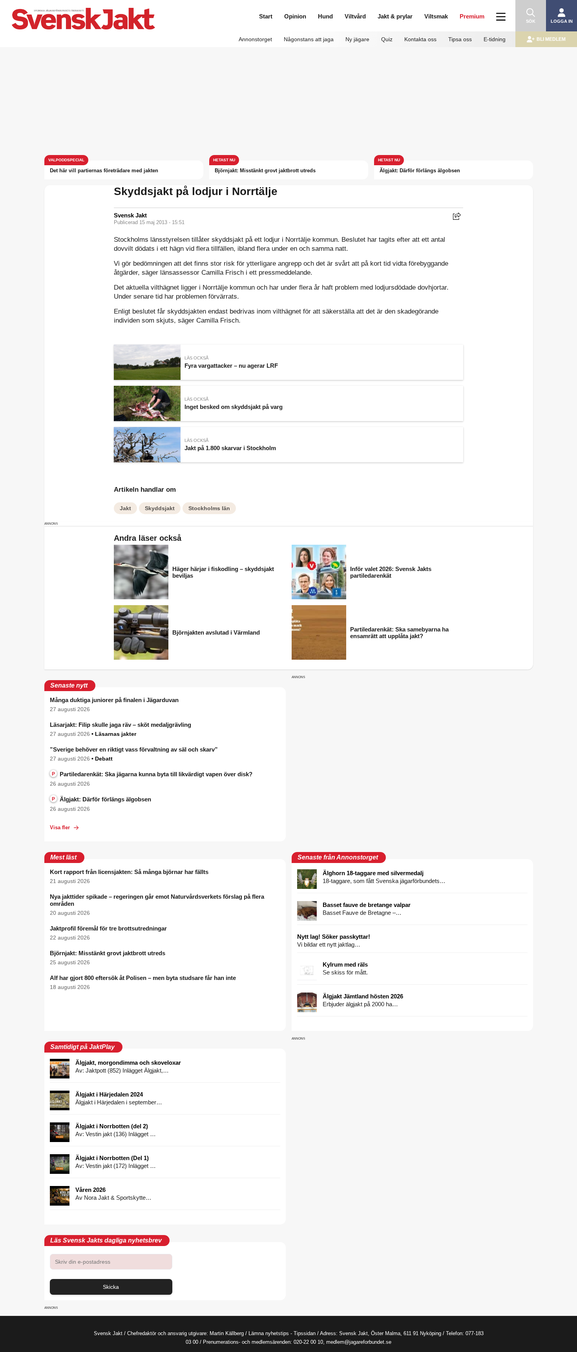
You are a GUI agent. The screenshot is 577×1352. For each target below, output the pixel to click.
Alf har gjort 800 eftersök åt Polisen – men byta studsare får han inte (143, 977)
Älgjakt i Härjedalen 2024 (109, 1094)
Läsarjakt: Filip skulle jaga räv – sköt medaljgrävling (120, 724)
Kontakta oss (420, 39)
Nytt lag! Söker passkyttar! (333, 936)
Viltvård (355, 16)
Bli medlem (551, 39)
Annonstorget (255, 39)
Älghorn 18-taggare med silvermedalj (373, 873)
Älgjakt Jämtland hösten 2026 (363, 996)
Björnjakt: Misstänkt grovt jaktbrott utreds (265, 170)
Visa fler (60, 827)
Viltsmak (436, 16)
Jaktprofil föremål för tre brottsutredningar (108, 928)
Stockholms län (209, 508)
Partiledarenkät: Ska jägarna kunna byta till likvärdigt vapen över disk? (152, 774)
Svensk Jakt (130, 215)
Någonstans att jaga (309, 39)
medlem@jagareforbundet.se (358, 1342)
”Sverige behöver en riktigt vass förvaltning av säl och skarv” (134, 749)
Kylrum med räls (345, 964)
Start (265, 16)
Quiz (387, 39)
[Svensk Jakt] (90, 11)
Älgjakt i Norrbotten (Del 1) (112, 1158)
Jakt (125, 508)
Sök (530, 21)
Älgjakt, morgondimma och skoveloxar (128, 1062)
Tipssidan (305, 1333)
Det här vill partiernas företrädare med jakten (104, 170)
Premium (472, 16)
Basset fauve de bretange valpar (367, 904)
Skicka (111, 1287)
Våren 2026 (90, 1189)
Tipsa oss (460, 39)
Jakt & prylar (395, 16)
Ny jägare (357, 39)
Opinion (295, 16)
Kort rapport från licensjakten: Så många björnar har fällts (129, 871)
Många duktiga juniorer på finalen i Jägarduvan (114, 700)
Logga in (562, 21)
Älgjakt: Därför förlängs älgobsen (420, 170)
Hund (325, 16)
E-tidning (495, 39)
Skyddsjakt (160, 508)
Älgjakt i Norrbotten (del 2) (111, 1126)
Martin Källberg (227, 1333)
